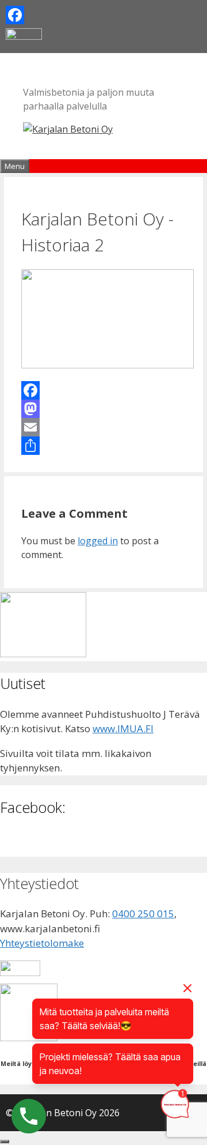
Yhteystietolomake (42, 943)
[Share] (103, 445)
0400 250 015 (143, 913)
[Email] (103, 427)
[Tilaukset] (43, 653)
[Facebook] (103, 15)
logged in (98, 540)
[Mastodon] (103, 409)
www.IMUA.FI (123, 728)
